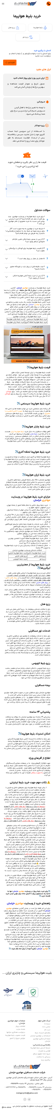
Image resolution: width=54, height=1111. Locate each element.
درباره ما (47, 1024)
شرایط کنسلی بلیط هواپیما (40, 1048)
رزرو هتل (11, 27)
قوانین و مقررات (44, 1051)
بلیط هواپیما (38, 27)
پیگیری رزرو (45, 1060)
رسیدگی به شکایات (43, 1057)
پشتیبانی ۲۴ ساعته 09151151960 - (39, 1087)
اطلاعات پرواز (20, 1026)
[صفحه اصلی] (25, 4)
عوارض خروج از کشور (17, 1038)
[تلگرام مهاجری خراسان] (29, 1099)
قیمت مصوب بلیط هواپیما (15, 1035)
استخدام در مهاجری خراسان (40, 1036)
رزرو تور (25, 37)
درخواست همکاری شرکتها (16, 1032)
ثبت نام (47, 1030)
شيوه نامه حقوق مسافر (41, 1054)
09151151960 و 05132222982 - (15, 1087)
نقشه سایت (20, 1029)
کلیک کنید (11, 63)
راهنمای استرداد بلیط (42, 1033)
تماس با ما (46, 1027)
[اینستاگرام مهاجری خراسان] (24, 1099)
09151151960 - (46, 1089)
